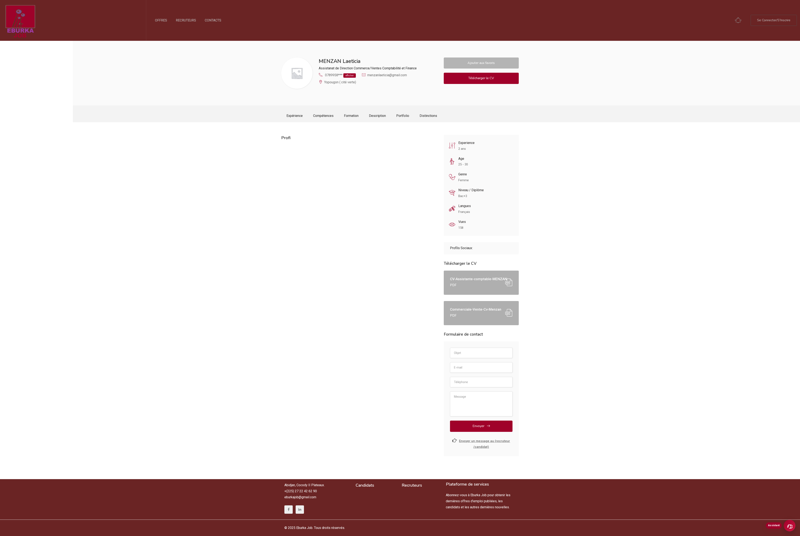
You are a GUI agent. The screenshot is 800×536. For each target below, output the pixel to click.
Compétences (323, 116)
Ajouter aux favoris (481, 63)
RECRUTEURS (186, 20)
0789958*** (339, 75)
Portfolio (402, 116)
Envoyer (478, 426)
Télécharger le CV (481, 78)
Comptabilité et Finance (399, 68)
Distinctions (428, 116)
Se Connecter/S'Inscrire (773, 20)
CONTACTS (213, 20)
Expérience (294, 116)
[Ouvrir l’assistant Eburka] (789, 525)
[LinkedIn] (300, 509)
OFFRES (161, 20)
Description (377, 116)
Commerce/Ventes (367, 68)
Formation (351, 116)
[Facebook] (288, 509)
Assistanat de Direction (336, 68)
